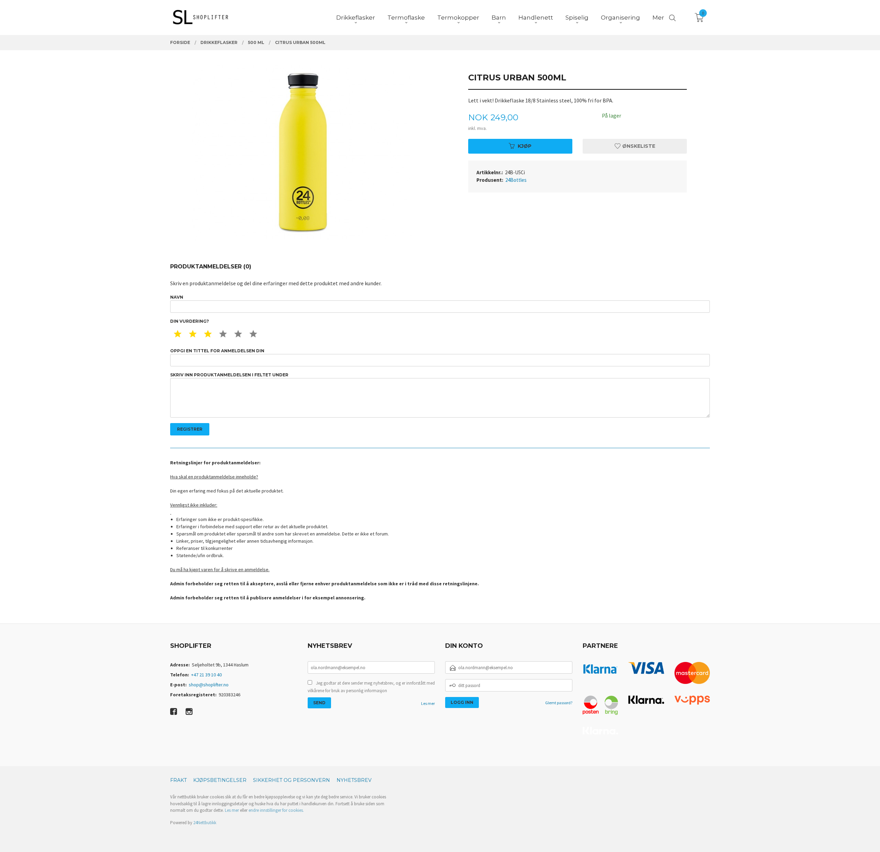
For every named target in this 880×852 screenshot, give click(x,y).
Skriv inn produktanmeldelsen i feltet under (229, 374)
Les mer (428, 703)
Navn (176, 297)
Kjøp (524, 146)
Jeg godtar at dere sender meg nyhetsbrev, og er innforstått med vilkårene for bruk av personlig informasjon (371, 687)
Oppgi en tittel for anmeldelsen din (217, 350)
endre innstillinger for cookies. (276, 810)
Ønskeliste (638, 146)
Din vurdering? (189, 321)
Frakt (178, 780)
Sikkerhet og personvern (291, 780)
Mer (658, 17)
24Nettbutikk (204, 823)
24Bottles (516, 180)
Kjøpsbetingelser (219, 780)
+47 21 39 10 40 (206, 675)
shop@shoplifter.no (209, 685)
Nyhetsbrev (354, 780)
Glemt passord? (558, 702)
